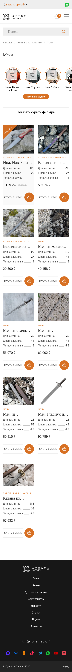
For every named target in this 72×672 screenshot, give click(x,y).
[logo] (16, 16)
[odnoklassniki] (24, 653)
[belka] (66, 666)
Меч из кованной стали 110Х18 (53, 247)
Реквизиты (21, 159)
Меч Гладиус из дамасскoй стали (52, 414)
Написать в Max (67, 5)
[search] (64, 32)
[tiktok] (32, 653)
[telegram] (40, 653)
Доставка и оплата (36, 592)
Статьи (36, 612)
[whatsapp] (48, 653)
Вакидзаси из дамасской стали (17, 247)
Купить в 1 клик (48, 197)
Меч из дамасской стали (52, 331)
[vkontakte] (8, 653)
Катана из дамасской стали (17, 498)
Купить (29, 197)
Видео (36, 619)
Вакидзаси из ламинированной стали (53, 163)
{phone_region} (38, 641)
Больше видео (36, 96)
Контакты (36, 626)
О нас (36, 578)
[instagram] (64, 653)
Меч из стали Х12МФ (14, 331)
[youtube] (56, 653)
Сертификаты (36, 598)
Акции (36, 585)
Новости (36, 605)
